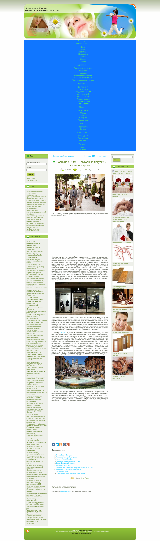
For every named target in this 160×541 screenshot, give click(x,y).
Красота (81, 83)
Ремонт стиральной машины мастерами (33, 406)
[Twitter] (57, 444)
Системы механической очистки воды (34, 192)
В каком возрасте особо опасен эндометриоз (34, 323)
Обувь (83, 113)
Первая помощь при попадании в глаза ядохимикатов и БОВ (33, 482)
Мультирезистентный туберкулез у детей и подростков (34, 448)
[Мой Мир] (64, 444)
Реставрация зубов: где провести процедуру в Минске (34, 411)
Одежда (83, 115)
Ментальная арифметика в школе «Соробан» (36, 443)
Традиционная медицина (83, 80)
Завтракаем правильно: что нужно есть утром (36, 350)
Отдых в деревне (62, 471)
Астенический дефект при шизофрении (35, 267)
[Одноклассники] (60, 444)
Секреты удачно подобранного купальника (35, 415)
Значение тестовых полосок (36, 288)
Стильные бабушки (63, 465)
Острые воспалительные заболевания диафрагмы (35, 224)
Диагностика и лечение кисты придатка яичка (34, 346)
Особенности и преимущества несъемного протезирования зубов (36, 196)
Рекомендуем (31, 245)
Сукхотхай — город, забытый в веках (69, 469)
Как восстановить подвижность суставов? (34, 291)
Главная (81, 41)
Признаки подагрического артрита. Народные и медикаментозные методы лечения (36, 488)
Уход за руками (83, 101)
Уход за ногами (83, 99)
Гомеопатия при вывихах (35, 278)
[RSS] (27, 531)
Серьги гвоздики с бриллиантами (32, 500)
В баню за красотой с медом (36, 320)
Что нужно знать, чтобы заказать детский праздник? (36, 518)
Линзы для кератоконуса (35, 381)
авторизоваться (65, 491)
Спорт (83, 150)
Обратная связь (32, 521)
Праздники (83, 54)
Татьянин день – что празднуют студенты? (34, 511)
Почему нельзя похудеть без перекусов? (35, 387)
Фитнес (81, 144)
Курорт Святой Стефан (64, 459)
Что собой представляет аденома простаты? (35, 440)
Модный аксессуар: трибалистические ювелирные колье (33, 229)
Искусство (83, 127)
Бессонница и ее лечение (35, 271)
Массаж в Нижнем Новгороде (66, 457)
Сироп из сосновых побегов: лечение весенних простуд (36, 201)
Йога (83, 147)
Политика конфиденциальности (82, 533)
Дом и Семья (81, 43)
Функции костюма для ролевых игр (34, 432)
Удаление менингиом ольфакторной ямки (34, 515)
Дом (83, 49)
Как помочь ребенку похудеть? (63, 156)
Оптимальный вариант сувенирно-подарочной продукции (34, 467)
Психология (81, 132)
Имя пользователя (33, 162)
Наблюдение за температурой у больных (35, 453)
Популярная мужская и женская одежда (34, 383)
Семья (83, 59)
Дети (83, 47)
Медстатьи (30, 309)
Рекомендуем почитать (34, 247)
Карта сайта (30, 249)
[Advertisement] (80, 235)
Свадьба (83, 118)
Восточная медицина (83, 68)
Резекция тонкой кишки (34, 403)
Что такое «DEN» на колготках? (95, 156)
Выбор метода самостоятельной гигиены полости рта (35, 331)
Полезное (30, 523)
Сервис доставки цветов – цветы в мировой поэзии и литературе (35, 420)
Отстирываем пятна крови (121, 242)
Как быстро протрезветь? (35, 204)
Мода (81, 107)
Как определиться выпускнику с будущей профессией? (34, 363)
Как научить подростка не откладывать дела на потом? (35, 358)
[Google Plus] (68, 444)
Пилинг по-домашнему (120, 332)
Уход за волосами (83, 92)
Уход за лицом (83, 96)
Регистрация (31, 178)
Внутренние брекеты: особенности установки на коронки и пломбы (35, 274)
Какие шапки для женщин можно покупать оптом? (35, 378)
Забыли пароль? (32, 180)
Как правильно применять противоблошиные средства (35, 373)
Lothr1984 (85, 170)
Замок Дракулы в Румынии (65, 463)
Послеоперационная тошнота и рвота (34, 207)
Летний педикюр (32, 298)
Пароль (29, 168)
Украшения (83, 120)
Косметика (83, 89)
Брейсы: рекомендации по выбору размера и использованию (35, 316)
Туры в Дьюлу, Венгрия (64, 455)
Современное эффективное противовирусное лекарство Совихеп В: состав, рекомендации (36, 426)
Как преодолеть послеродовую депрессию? (36, 211)
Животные (83, 52)
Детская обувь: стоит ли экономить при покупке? (35, 281)
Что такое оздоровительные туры (68, 461)
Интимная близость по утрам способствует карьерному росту (120, 219)
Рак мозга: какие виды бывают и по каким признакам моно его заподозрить (34, 398)
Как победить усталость (121, 173)
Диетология (83, 87)
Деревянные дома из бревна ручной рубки (34, 220)
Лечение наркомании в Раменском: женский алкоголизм (34, 301)
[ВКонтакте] (53, 444)
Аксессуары (83, 110)
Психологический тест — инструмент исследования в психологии (36, 392)
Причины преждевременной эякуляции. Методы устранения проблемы (36, 495)
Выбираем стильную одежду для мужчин (33, 327)
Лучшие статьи (31, 257)
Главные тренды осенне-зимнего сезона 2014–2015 (74, 467)
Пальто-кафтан (31, 478)
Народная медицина (83, 75)
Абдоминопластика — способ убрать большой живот (35, 261)
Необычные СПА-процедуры (118, 377)
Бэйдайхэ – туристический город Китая (71, 473)
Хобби (83, 61)
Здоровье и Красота (36, 8)
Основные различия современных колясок (34, 472)
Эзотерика (83, 141)
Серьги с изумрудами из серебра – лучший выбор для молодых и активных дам (35, 505)
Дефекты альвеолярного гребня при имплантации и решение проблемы (36, 341)
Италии (63, 333)
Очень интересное (33, 243)
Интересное (30, 241)
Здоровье (81, 65)
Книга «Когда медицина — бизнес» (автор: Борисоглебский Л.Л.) (35, 253)
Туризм (83, 129)
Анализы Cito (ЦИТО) (34, 265)
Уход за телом (83, 104)
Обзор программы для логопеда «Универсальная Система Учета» (35, 457)
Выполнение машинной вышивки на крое (35, 336)
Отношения (83, 136)
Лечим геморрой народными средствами (35, 306)
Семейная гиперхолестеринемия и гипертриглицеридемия (35, 216)
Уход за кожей (83, 94)
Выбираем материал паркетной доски (119, 287)
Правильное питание (83, 78)
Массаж (83, 73)
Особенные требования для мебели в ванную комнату (36, 475)
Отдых (81, 123)
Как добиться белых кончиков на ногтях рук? (34, 353)
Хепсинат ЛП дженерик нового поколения (34, 436)
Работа (83, 56)
